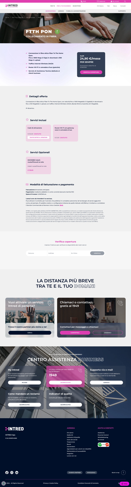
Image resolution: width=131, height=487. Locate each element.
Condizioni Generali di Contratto (88, 483)
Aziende (61, 11)
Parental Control (103, 435)
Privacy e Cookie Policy (50, 483)
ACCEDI (24, 382)
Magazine (70, 453)
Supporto (122, 11)
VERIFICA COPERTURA (91, 72)
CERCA (29, 333)
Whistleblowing (103, 437)
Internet (40, 17)
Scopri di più (66, 382)
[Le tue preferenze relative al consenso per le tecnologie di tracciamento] (3, 483)
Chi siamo (70, 433)
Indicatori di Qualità (73, 437)
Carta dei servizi (72, 439)
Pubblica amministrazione (76, 11)
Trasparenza (71, 442)
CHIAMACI (107, 333)
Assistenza (101, 433)
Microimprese (51, 11)
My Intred (116, 1)
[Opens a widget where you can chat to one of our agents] (124, 484)
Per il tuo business (17, 17)
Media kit (70, 435)
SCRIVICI (106, 382)
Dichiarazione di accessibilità (76, 451)
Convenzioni (71, 446)
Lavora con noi (71, 456)
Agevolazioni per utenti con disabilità (79, 449)
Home (7, 17)
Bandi (69, 444)
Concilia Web (103, 444)
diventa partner (75, 472)
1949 (84, 1)
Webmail (102, 1)
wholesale (91, 472)
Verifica (97, 253)
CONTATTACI (75, 333)
